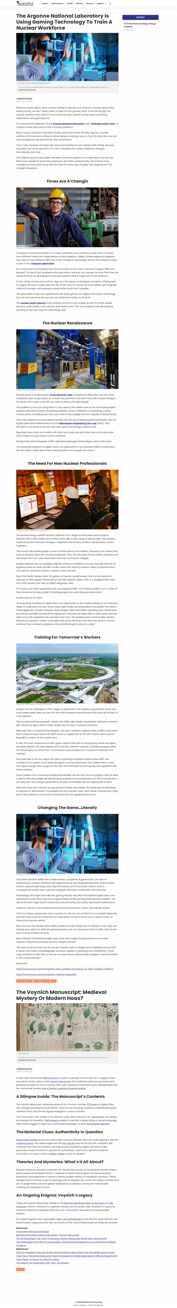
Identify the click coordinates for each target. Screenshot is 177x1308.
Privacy (84, 1305)
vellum (104, 1104)
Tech (54, 981)
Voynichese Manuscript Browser (32, 1231)
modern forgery (56, 1153)
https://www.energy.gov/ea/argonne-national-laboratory (46, 974)
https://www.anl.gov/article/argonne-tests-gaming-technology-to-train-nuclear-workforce (64, 969)
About (76, 1305)
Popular (37, 981)
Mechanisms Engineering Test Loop (78, 423)
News (29, 981)
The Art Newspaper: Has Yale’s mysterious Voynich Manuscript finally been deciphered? (61, 1238)
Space (45, 3)
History (79, 3)
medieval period (24, 1143)
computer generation (42, 263)
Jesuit (103, 1078)
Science (90, 3)
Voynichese (98, 1116)
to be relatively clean (61, 394)
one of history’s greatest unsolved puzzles (64, 1088)
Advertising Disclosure (27, 90)
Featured (21, 981)
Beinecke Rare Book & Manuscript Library (84, 1203)
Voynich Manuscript (60, 1081)
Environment (57, 3)
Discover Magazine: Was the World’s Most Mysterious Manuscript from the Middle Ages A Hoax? (65, 1252)
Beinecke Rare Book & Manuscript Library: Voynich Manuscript (47, 1235)
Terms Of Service (95, 1305)
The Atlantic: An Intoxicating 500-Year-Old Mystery (42, 1263)
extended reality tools (103, 123)
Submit (100, 3)
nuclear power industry (33, 303)
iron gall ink (68, 1143)
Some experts (52, 1120)
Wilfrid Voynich (50, 1078)
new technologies (72, 1219)
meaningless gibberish (98, 1123)
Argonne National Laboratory (68, 123)
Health (70, 3)
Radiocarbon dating (26, 1139)
